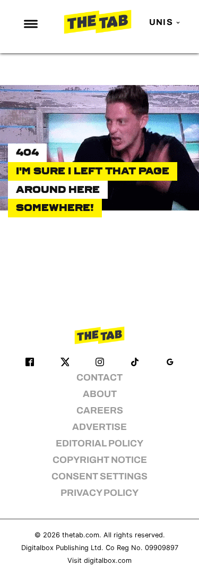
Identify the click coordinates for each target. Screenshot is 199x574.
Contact (99, 378)
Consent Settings (99, 476)
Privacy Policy (99, 493)
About (100, 394)
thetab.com (80, 535)
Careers (99, 411)
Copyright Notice (100, 460)
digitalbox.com (108, 560)
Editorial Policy (99, 443)
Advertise (99, 427)
